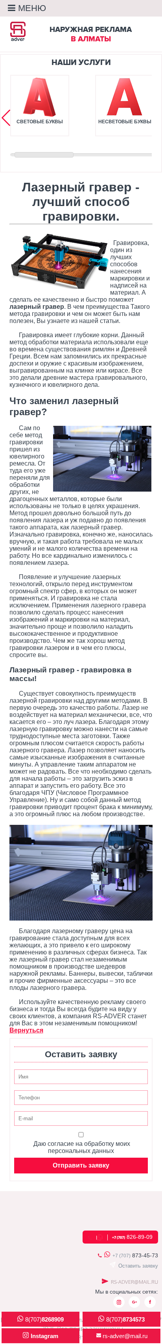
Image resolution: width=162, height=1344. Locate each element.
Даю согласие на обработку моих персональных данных (81, 1147)
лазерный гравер (36, 306)
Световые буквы (40, 121)
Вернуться (26, 1030)
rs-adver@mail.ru (134, 1281)
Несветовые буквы (124, 121)
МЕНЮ (32, 8)
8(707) (44, 1319)
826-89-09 (132, 1237)
